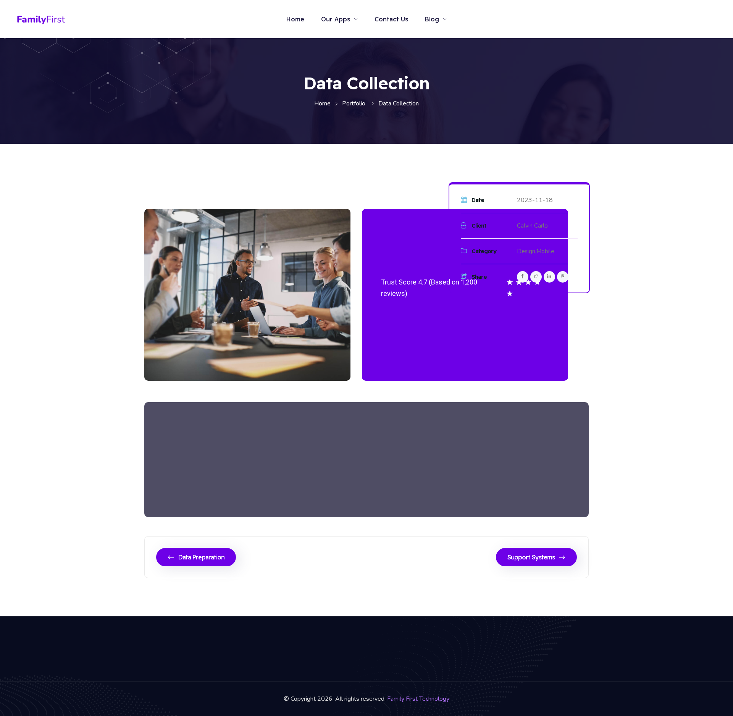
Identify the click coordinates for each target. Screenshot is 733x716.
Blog (432, 19)
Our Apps (335, 19)
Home (295, 19)
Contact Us (391, 19)
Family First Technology (418, 699)
